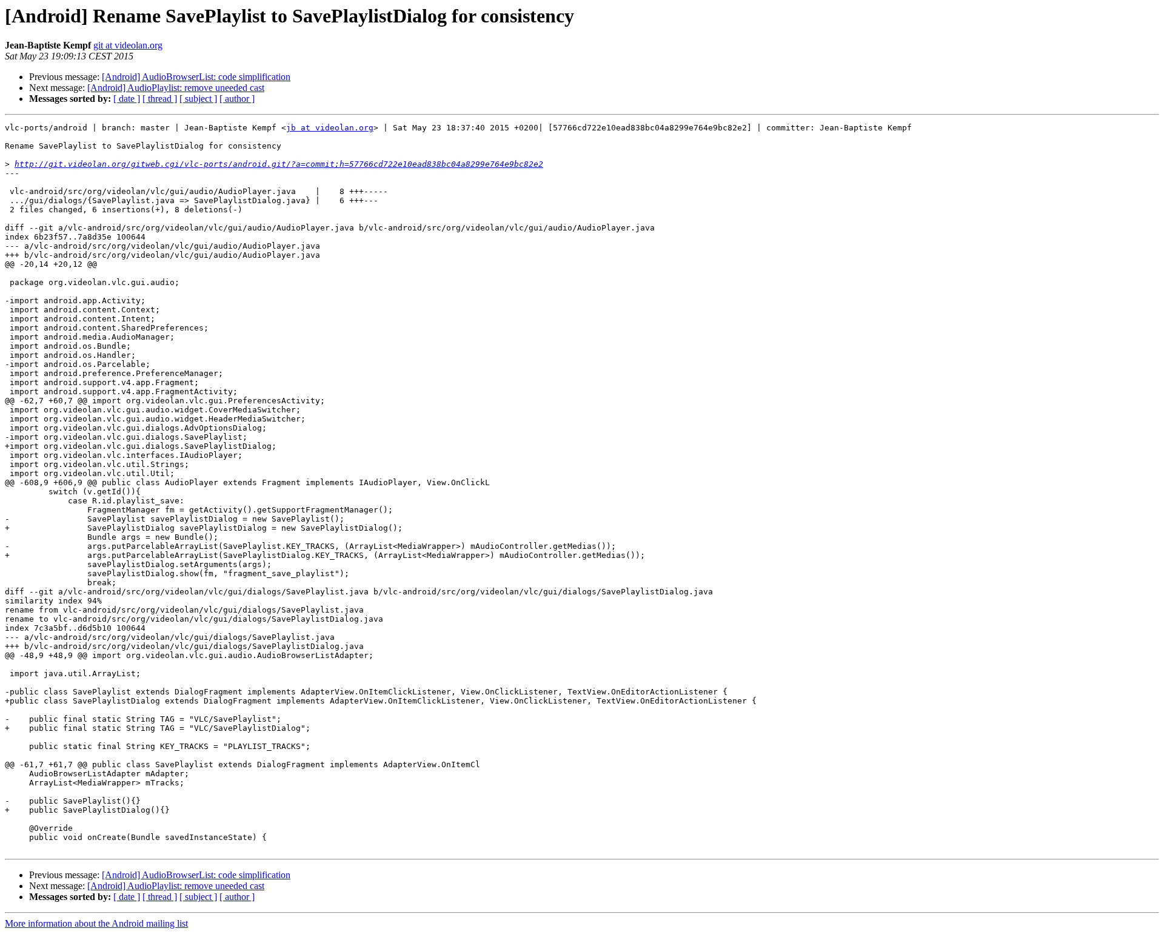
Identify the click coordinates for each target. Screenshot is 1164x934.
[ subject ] (198, 98)
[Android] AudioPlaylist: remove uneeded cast (175, 87)
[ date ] (126, 98)
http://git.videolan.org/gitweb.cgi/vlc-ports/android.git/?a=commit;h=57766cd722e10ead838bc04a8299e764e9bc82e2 (279, 164)
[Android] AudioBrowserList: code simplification (196, 77)
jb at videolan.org (329, 127)
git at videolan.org (127, 45)
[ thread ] (159, 98)
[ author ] (237, 98)
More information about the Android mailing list (96, 923)
